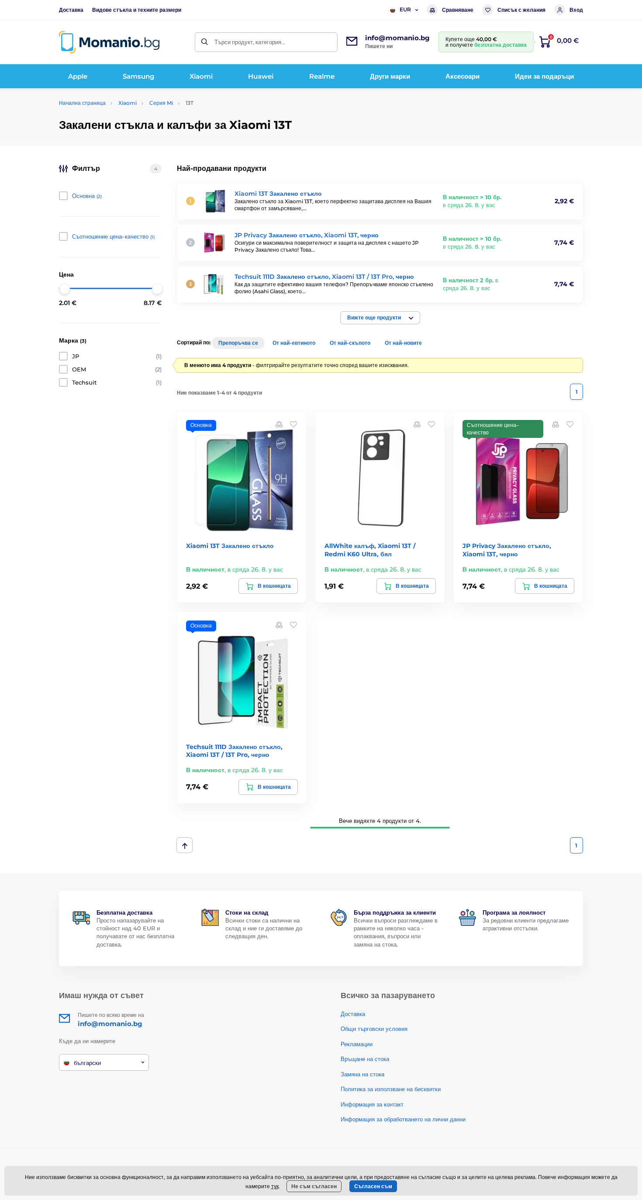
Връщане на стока (365, 1058)
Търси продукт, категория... (249, 41)
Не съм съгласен (314, 1186)
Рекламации (357, 1043)
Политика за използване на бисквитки (391, 1089)
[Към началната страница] (109, 42)
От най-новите (403, 343)
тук (275, 1186)
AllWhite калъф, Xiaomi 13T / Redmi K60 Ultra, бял (369, 550)
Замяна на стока (362, 1074)
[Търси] (204, 42)
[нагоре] (184, 845)
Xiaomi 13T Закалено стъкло (278, 194)
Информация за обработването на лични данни (403, 1119)
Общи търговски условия (374, 1028)
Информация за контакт (372, 1104)
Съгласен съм (373, 1186)
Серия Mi (161, 103)
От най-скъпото (350, 343)
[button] (380, 318)
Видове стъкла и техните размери (136, 10)
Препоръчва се (238, 343)
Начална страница (82, 103)
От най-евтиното (294, 343)
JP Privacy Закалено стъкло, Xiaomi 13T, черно (307, 235)
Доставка (71, 10)
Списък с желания (521, 10)
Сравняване (457, 10)
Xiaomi (127, 103)
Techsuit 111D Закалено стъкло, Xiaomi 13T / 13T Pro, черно (324, 277)
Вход (576, 10)
